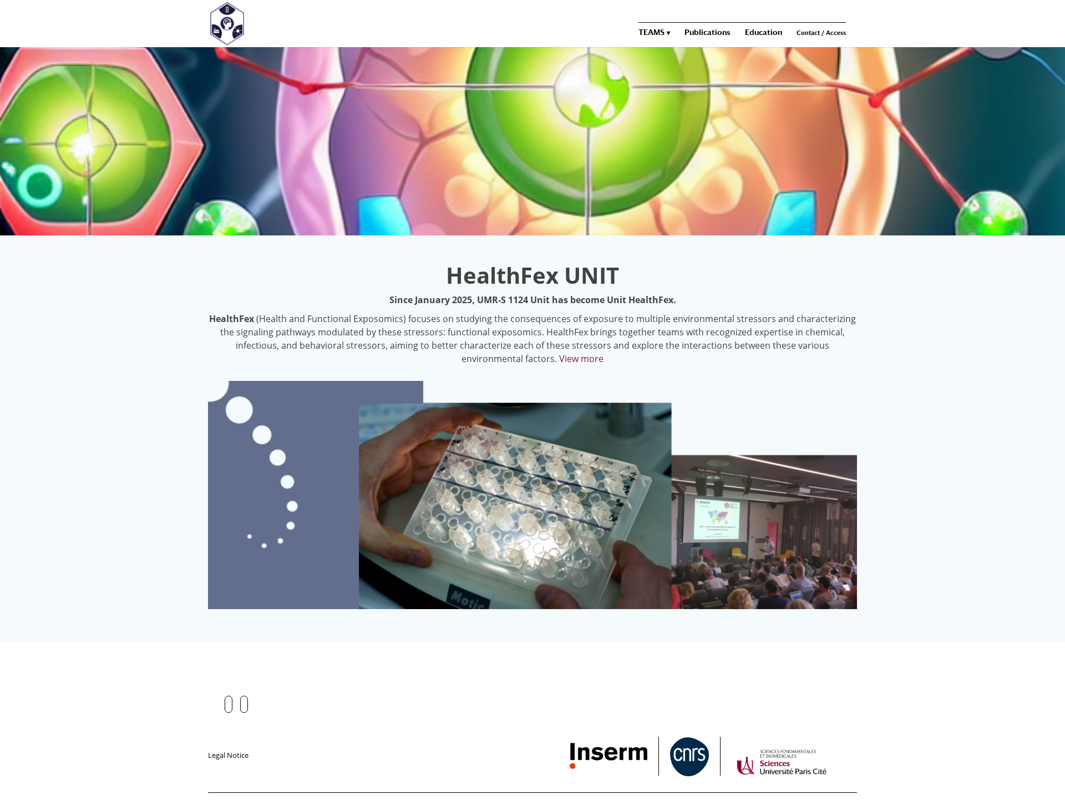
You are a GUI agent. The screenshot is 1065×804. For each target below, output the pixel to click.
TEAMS (651, 32)
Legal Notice (228, 755)
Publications (707, 32)
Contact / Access (821, 33)
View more (581, 359)
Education (763, 32)
